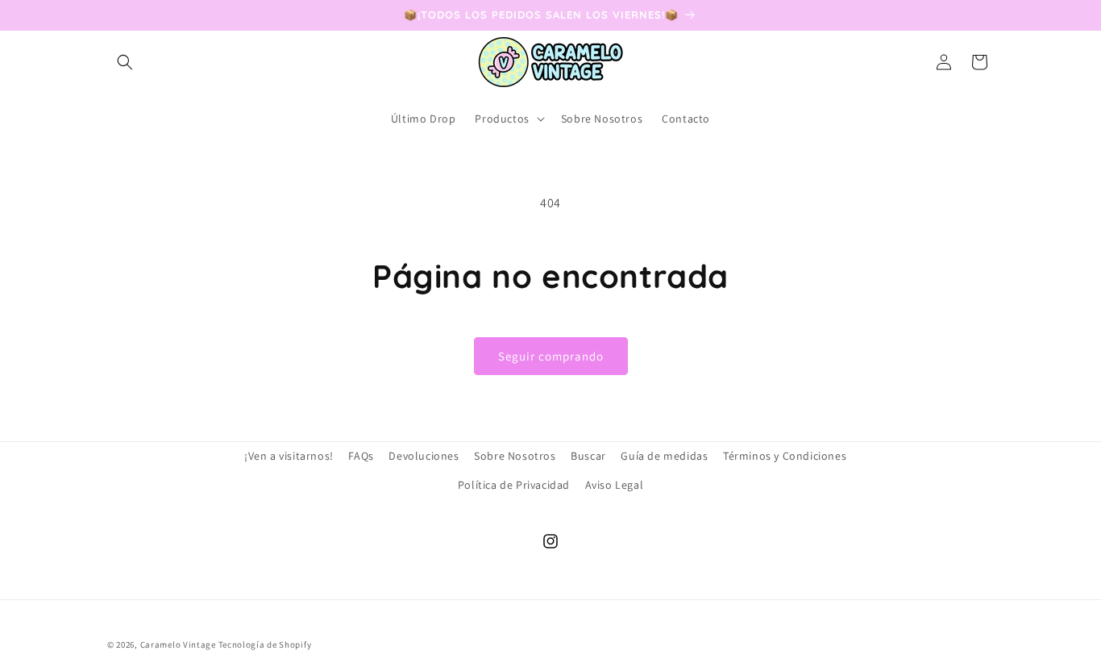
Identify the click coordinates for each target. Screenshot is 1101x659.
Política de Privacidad (514, 485)
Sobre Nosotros (514, 455)
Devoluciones (423, 455)
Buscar (588, 455)
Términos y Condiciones (784, 455)
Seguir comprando (551, 356)
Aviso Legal (614, 485)
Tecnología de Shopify (265, 644)
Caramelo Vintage (178, 644)
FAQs (360, 455)
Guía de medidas (664, 455)
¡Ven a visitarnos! (289, 455)
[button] (125, 62)
